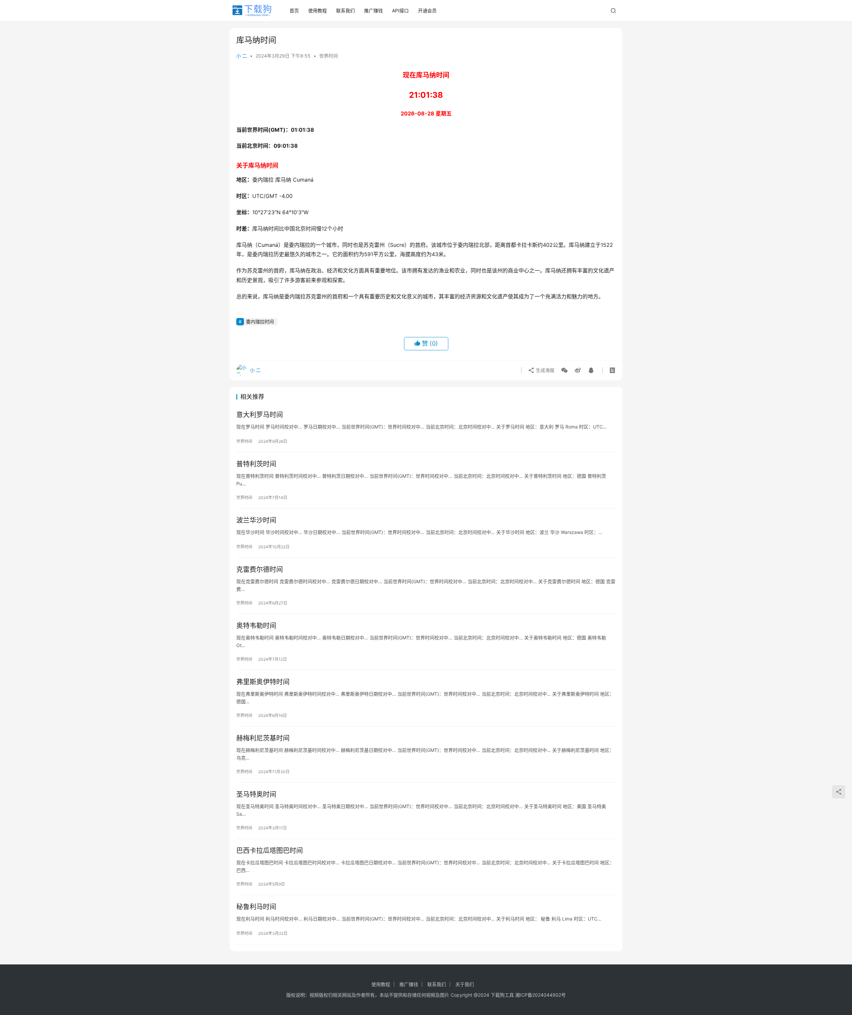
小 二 (241, 56)
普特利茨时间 (256, 464)
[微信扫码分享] (564, 370)
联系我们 (345, 10)
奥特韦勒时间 (256, 626)
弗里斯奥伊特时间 (263, 682)
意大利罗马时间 (259, 415)
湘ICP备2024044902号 (540, 995)
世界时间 (328, 56)
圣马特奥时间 (256, 794)
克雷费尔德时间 (259, 570)
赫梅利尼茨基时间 (263, 738)
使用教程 (317, 10)
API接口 (400, 10)
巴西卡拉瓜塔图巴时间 (269, 851)
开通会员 (427, 10)
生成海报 (544, 370)
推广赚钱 (373, 10)
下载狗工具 (502, 995)
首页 (294, 10)
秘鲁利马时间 (256, 907)
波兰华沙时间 (256, 520)
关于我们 (464, 984)
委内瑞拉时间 (260, 321)
